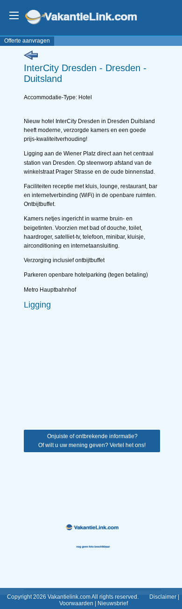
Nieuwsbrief (113, 603)
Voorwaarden (76, 603)
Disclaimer (162, 597)
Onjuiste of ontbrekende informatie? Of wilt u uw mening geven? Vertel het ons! (92, 440)
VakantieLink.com (87, 18)
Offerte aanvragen (27, 40)
